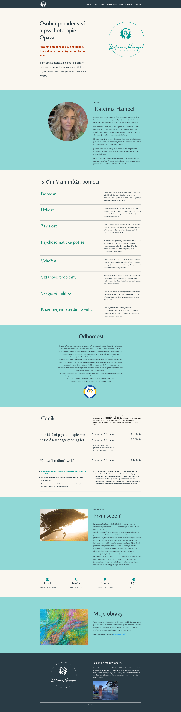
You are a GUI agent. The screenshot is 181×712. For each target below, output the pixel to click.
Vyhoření (49, 260)
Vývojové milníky (56, 293)
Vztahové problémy (58, 277)
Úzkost (47, 209)
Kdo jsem (89, 4)
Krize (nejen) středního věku (67, 309)
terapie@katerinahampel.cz (47, 587)
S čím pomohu (99, 4)
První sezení (129, 4)
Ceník (121, 4)
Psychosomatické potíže (63, 242)
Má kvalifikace (112, 4)
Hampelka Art (118, 634)
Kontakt (138, 4)
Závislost (49, 225)
